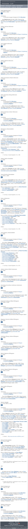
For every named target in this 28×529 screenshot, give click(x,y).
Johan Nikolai (7, 222)
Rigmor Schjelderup (12, 103)
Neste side (19, 7)
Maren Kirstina (7, 518)
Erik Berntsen (15, 524)
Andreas (6, 454)
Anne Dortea (6, 141)
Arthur (5, 426)
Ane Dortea (8, 255)
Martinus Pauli (19, 20)
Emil (5, 423)
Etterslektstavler (20, 5)
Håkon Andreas (8, 219)
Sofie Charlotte (15, 108)
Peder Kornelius (11, 246)
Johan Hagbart (8, 253)
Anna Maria (8, 189)
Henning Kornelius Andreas (11, 150)
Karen (18, 447)
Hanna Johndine (9, 261)
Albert (5, 432)
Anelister (14, 5)
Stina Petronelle (8, 21)
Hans (6, 188)
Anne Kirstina (15, 182)
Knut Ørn (6, 430)
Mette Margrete (8, 455)
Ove (4, 428)
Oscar (5, 425)
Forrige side (13, 7)
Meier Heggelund (18, 397)
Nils (8, 447)
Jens (22, 446)
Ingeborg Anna (11, 415)
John (23, 416)
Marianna (7, 190)
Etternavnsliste (8, 5)
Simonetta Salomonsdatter (8, 170)
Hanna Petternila (13, 40)
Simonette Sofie (14, 365)
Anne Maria (7, 457)
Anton (9, 142)
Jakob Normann (8, 256)
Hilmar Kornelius (8, 223)
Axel (5, 427)
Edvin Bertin (7, 260)
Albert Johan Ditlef (9, 149)
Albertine (20, 215)
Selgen (15, 471)
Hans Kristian (7, 258)
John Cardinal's (11, 527)
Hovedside (3, 5)
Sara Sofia (13, 143)
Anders (21, 516)
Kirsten (7, 477)
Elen (15, 247)
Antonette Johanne (8, 418)
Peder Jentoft (7, 221)
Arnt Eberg (7, 254)
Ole (21, 169)
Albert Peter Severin (9, 416)
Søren (16, 211)
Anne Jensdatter (11, 472)
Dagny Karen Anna (8, 429)
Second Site (15, 527)
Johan (21, 140)
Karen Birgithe (8, 453)
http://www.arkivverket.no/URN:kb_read (15, 436)
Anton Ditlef (7, 218)
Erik (22, 17)
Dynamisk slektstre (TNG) (5, 7)
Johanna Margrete (9, 216)
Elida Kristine (8, 257)
